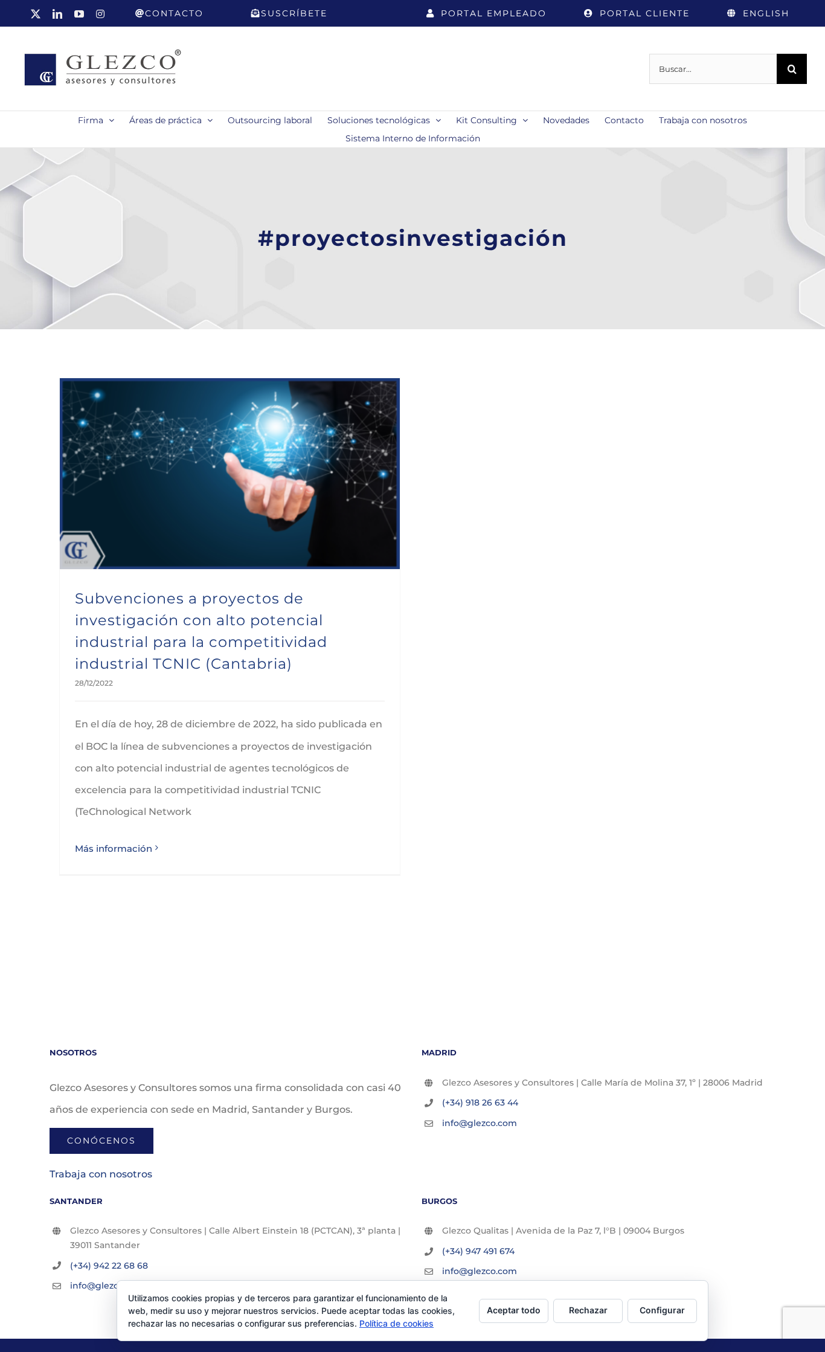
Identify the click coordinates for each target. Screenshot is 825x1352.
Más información (113, 848)
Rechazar (588, 1310)
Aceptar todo (514, 1310)
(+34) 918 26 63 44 (480, 1102)
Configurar (662, 1310)
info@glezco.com (479, 1123)
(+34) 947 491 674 (478, 1251)
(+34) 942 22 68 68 (109, 1265)
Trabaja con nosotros (101, 1174)
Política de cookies (396, 1323)
